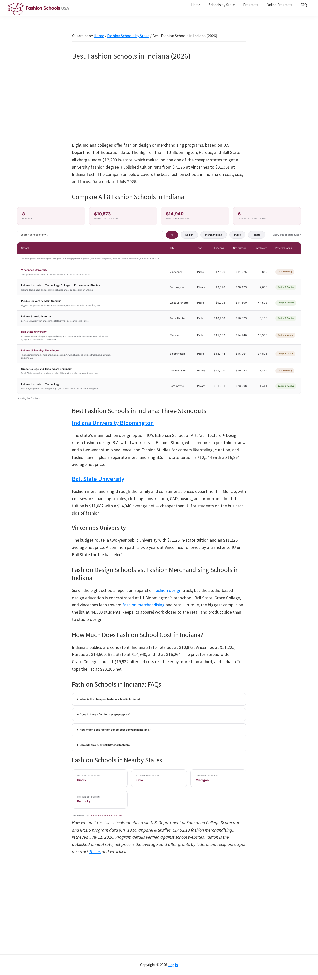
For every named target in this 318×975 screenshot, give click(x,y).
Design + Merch (285, 335)
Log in (173, 964)
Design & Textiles (286, 287)
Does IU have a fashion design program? (105, 714)
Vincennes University (34, 269)
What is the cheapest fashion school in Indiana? (110, 699)
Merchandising (213, 234)
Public (237, 234)
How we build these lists (109, 815)
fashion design (167, 590)
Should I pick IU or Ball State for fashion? (105, 745)
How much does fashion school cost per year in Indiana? (115, 729)
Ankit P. (92, 815)
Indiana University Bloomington (113, 423)
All (172, 234)
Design (189, 234)
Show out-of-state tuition (287, 234)
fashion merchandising (143, 605)
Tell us (95, 851)
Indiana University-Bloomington (40, 350)
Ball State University (34, 331)
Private (257, 234)
